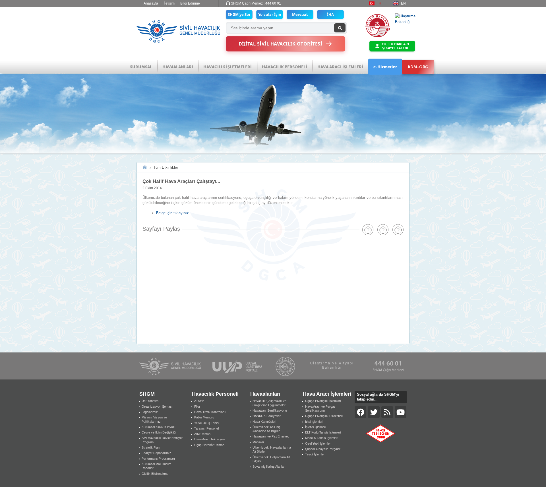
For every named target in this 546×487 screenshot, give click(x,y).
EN (403, 3)
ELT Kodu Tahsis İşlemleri (323, 432)
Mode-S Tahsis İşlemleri (321, 437)
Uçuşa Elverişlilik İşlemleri (323, 401)
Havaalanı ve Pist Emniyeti (271, 436)
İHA (330, 14)
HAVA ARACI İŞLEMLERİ (340, 67)
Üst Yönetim (150, 401)
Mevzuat (300, 14)
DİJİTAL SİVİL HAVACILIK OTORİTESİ (280, 44)
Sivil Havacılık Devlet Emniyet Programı (162, 439)
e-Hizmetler (385, 67)
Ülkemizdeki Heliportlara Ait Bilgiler (271, 459)
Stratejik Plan (151, 447)
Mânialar (258, 442)
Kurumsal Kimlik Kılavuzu (159, 427)
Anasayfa (151, 3)
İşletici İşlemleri (315, 427)
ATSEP (199, 401)
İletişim (169, 3)
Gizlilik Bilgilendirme (155, 473)
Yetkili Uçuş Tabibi (206, 423)
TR (379, 3)
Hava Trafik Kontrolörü (210, 412)
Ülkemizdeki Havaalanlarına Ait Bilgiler (272, 449)
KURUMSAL (140, 67)
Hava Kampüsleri (264, 421)
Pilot (197, 406)
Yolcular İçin (269, 14)
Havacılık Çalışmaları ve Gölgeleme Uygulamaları (269, 402)
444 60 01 (273, 3)
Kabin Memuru (204, 417)
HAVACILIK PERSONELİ (284, 67)
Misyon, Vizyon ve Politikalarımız (154, 419)
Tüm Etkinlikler (165, 167)
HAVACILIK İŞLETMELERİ (227, 67)
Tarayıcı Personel (206, 428)
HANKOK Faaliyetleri (267, 416)
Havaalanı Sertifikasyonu (270, 410)
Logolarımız (150, 412)
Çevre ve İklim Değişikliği (159, 432)
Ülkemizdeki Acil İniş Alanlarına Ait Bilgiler (266, 429)
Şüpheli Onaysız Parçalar (322, 449)
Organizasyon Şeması (157, 406)
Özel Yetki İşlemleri (318, 443)
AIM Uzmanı (202, 434)
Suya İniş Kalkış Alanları (269, 466)
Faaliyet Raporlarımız (156, 453)
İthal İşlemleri (314, 421)
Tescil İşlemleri (315, 454)
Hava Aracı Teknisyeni (209, 439)
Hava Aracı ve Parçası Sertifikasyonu (320, 408)
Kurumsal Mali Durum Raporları (156, 466)
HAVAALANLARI (177, 67)
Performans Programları (158, 458)
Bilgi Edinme (190, 3)
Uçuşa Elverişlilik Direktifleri (324, 416)
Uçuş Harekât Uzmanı (209, 445)
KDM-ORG (418, 67)
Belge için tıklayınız (172, 213)
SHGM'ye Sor (239, 14)
